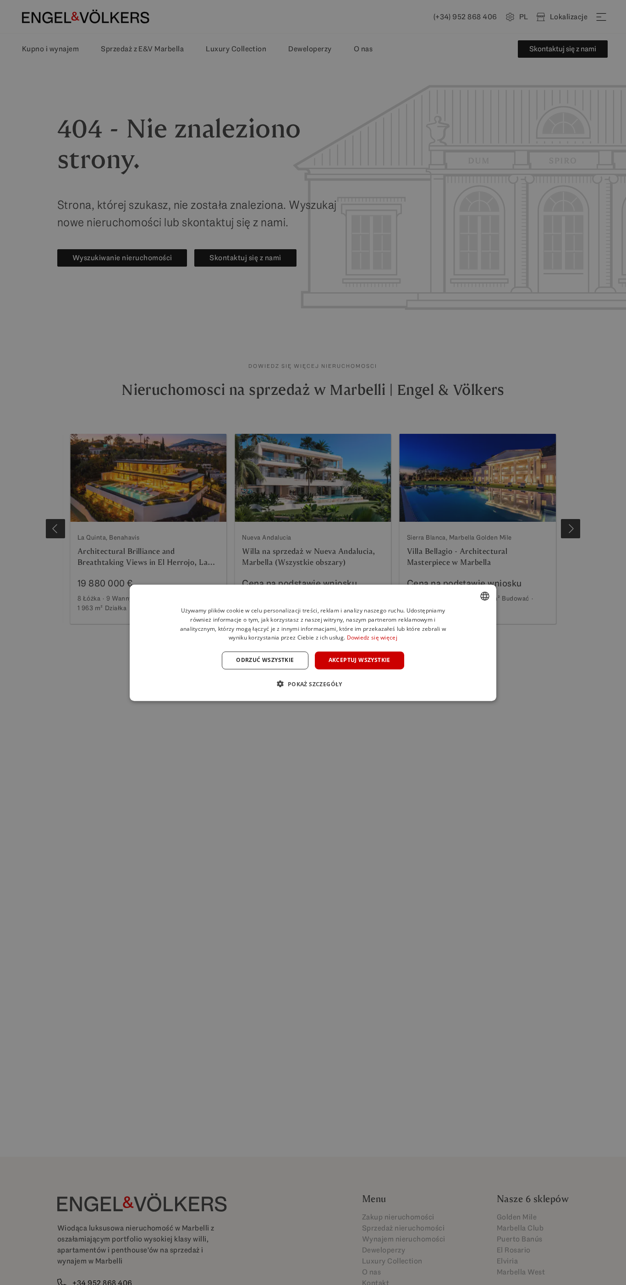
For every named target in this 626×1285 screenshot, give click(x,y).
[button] (313, 683)
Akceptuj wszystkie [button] (359, 660)
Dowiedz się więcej (372, 637)
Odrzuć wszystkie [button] (265, 660)
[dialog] (313, 643)
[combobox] (484, 596)
